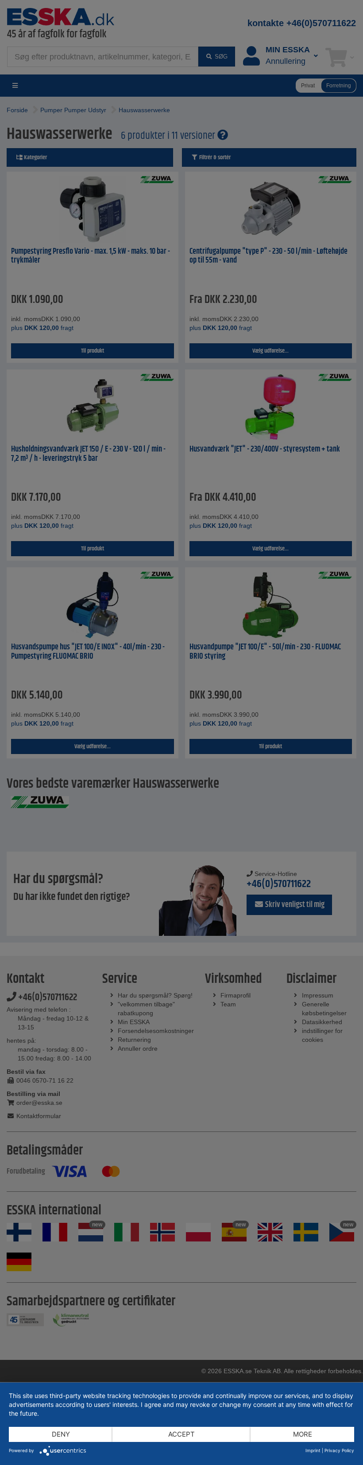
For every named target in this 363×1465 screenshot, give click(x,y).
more (302, 1434)
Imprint (313, 1450)
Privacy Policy (339, 1450)
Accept (181, 1434)
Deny (61, 1434)
